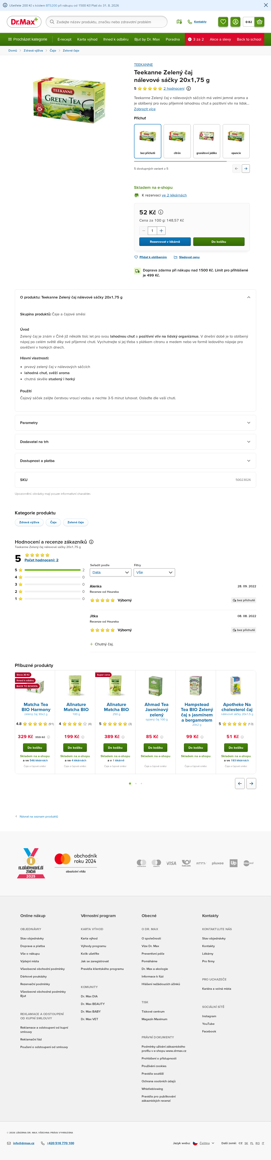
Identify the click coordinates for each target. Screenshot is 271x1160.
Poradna (173, 39)
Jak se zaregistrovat (95, 961)
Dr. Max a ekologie (155, 969)
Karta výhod (87, 39)
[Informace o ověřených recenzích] (188, 88)
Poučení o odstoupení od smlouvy (44, 1047)
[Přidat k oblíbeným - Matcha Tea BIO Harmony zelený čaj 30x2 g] (50, 675)
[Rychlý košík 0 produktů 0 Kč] (259, 22)
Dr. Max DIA (89, 996)
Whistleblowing (152, 1088)
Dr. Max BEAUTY (93, 1004)
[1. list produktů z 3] (130, 783)
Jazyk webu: (181, 1143)
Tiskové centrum (153, 1011)
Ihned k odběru (116, 39)
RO (258, 1143)
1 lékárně (118, 760)
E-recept (64, 39)
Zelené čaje (76, 522)
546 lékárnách (39, 760)
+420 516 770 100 (60, 1143)
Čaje (53, 522)
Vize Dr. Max (150, 946)
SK (246, 1143)
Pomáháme (149, 961)
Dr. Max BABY (91, 1011)
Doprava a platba (32, 946)
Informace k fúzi (152, 976)
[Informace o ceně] (160, 212)
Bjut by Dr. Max (147, 39)
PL (251, 1143)
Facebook (209, 1031)
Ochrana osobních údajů (159, 1081)
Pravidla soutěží (153, 1073)
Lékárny (207, 953)
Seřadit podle (99, 565)
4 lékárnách (79, 760)
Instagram (209, 1016)
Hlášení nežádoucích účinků (161, 984)
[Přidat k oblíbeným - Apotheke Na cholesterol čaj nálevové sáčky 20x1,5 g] (251, 675)
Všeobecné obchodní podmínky (42, 969)
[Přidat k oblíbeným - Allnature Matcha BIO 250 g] (130, 675)
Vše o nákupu (30, 953)
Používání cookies (154, 1066)
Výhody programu (93, 946)
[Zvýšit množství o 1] (161, 230)
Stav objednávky (32, 938)
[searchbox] (106, 22)
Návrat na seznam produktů (39, 816)
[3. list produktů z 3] (141, 783)
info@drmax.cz (23, 1143)
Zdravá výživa (29, 522)
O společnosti (151, 938)
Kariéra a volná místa (216, 988)
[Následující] (246, 168)
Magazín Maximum (154, 1019)
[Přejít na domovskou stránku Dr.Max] (24, 22)
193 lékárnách (240, 760)
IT (263, 1143)
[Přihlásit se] (235, 22)
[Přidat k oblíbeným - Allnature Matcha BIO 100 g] (90, 675)
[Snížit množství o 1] (143, 230)
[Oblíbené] (223, 22)
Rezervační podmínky (35, 984)
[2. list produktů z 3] (136, 783)
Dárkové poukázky (33, 976)
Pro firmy (208, 961)
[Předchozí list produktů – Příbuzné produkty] (240, 783)
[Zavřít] (265, 5)
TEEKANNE (143, 64)
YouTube (208, 1023)
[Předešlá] (236, 168)
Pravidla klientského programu (102, 969)
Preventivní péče (153, 953)
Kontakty (208, 946)
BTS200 (51, 5)
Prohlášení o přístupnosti (159, 1058)
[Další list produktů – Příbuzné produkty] (251, 783)
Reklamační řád (31, 1039)
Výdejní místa (29, 961)
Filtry (137, 565)
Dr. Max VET (89, 1019)
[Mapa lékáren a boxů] (179, 21)
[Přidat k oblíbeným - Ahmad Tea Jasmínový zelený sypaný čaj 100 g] (171, 675)
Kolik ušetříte (90, 953)
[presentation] (35, 685)
